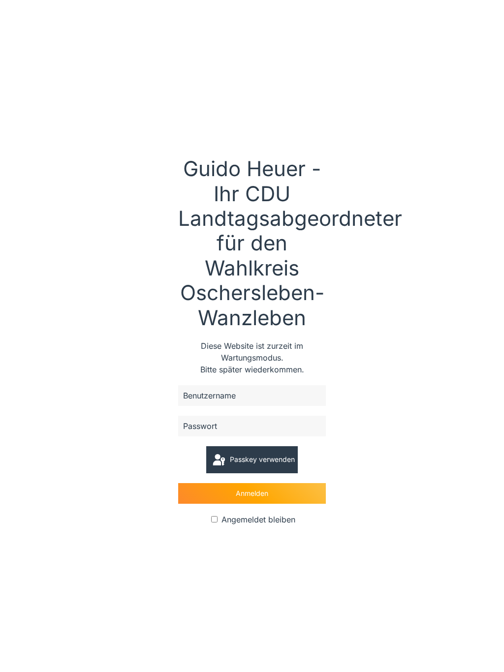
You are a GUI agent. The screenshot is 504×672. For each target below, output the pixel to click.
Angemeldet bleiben (257, 519)
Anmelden (252, 493)
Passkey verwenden (261, 459)
